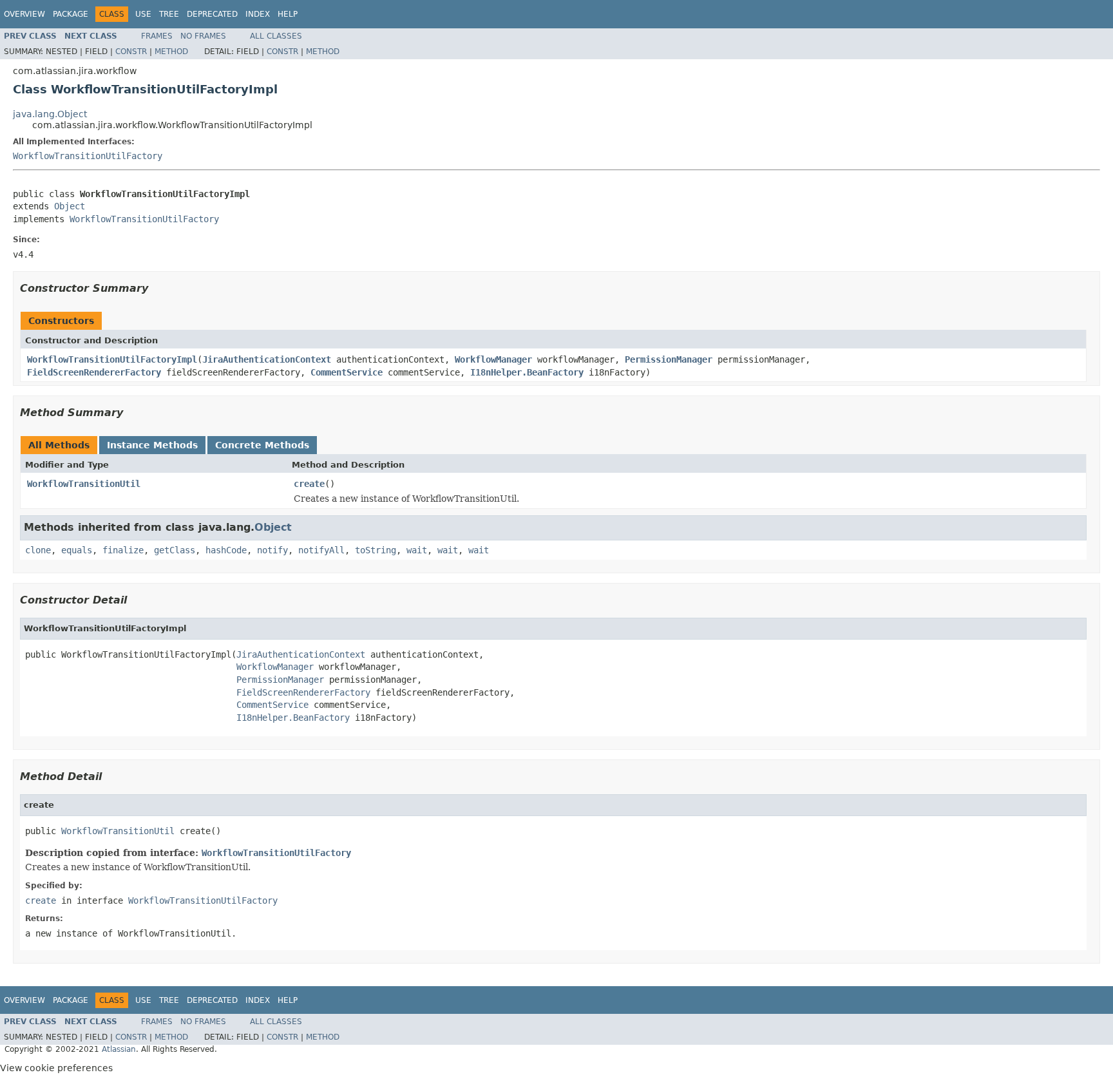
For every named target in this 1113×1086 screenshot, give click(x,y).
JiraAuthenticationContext (266, 359)
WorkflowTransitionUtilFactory (87, 156)
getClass (174, 550)
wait (416, 550)
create (309, 484)
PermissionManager (668, 359)
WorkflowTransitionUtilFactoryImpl (112, 359)
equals (76, 550)
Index (257, 14)
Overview (24, 14)
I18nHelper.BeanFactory (527, 372)
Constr (131, 51)
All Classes (276, 36)
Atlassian (119, 1049)
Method (171, 51)
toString (375, 550)
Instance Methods (152, 445)
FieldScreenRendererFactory (94, 372)
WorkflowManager (493, 359)
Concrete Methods (262, 445)
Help (288, 14)
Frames (157, 36)
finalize (123, 550)
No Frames (203, 36)
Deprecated (212, 14)
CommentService (346, 372)
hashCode (226, 550)
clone (38, 550)
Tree (169, 14)
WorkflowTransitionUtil (83, 484)
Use (143, 14)
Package (70, 14)
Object (69, 206)
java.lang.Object (50, 114)
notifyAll (321, 550)
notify (272, 550)
